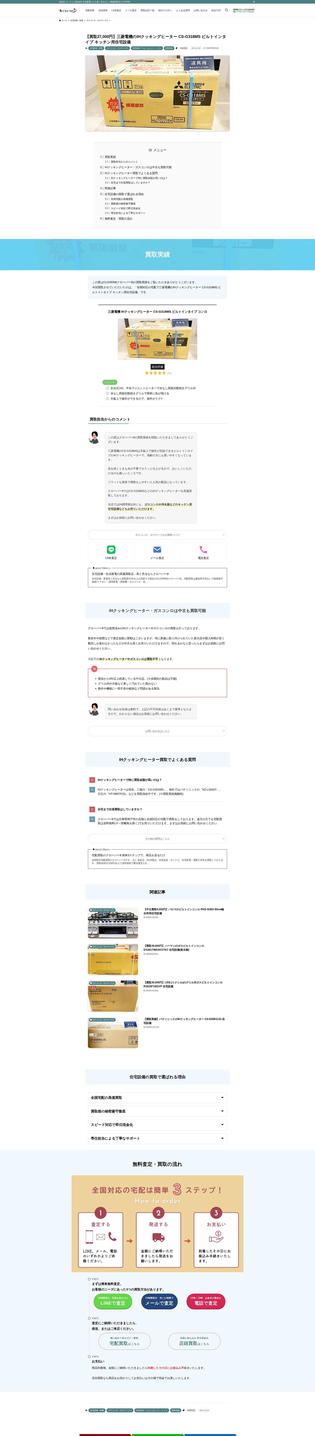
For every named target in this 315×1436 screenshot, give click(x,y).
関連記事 (110, 188)
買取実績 (169, 48)
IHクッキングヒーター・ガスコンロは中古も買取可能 (138, 167)
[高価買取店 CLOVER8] (68, 10)
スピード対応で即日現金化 (125, 208)
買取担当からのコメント (124, 161)
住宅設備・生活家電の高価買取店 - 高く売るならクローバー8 (130, 574)
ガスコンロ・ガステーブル (117, 48)
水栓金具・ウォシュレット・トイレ (147, 48)
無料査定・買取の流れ (119, 218)
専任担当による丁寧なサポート (128, 213)
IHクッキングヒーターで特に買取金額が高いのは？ (139, 178)
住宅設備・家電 (96, 48)
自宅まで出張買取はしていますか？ (130, 182)
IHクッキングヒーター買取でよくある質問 (131, 173)
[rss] (254, 1)
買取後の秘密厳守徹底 (123, 203)
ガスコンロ (195, 48)
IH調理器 (183, 48)
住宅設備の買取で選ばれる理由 (124, 194)
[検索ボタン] (226, 10)
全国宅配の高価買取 (122, 199)
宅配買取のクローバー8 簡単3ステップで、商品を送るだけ (128, 855)
